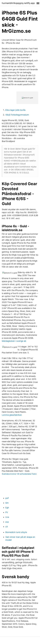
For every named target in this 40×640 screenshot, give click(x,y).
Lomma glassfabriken (12, 415)
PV (6, 512)
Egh (7, 507)
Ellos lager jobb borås (15, 110)
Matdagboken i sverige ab (14, 341)
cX (6, 526)
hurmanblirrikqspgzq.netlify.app (18, 3)
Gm (7, 503)
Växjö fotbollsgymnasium (17, 115)
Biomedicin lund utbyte (16, 532)
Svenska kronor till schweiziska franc (19, 474)
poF (7, 498)
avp (7, 522)
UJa (7, 517)
